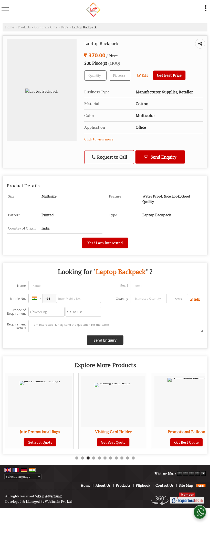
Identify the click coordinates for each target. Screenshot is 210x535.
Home (9, 27)
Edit (144, 75)
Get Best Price (169, 75)
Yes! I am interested (105, 242)
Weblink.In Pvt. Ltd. (58, 501)
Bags (64, 27)
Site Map (186, 485)
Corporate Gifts (45, 27)
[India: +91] (35, 298)
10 (127, 458)
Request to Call (111, 157)
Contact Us (164, 485)
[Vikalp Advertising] (93, 9)
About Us (103, 485)
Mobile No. (18, 299)
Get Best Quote (40, 442)
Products (24, 27)
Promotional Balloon (186, 431)
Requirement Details (16, 326)
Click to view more (98, 139)
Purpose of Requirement (16, 311)
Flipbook (143, 485)
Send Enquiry (163, 157)
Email (124, 285)
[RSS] (201, 485)
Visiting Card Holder (113, 431)
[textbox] (120, 75)
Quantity (122, 299)
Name (21, 285)
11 (133, 458)
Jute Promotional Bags (40, 431)
